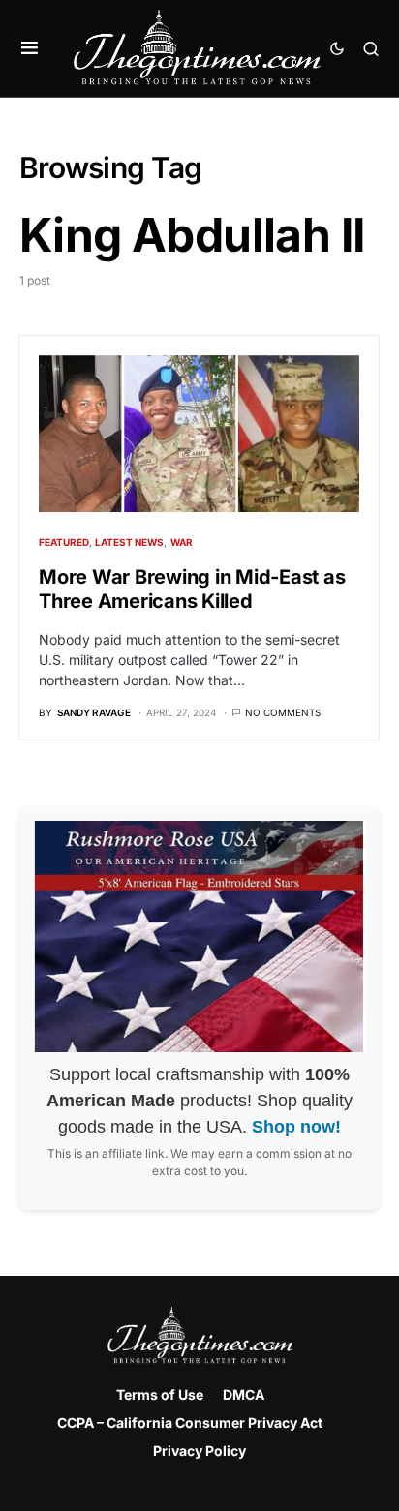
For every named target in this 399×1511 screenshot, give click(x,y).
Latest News (129, 542)
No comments (283, 712)
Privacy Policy (199, 1450)
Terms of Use (159, 1394)
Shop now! (296, 1126)
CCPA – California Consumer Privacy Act (189, 1422)
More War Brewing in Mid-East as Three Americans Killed (192, 589)
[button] (29, 48)
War (181, 542)
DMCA (243, 1394)
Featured (64, 542)
